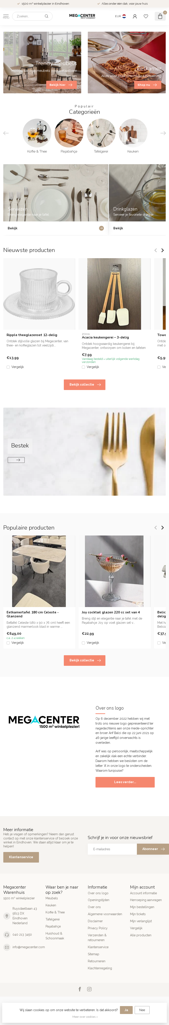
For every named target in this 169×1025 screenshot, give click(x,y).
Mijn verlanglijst (141, 921)
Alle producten (140, 935)
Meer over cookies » (85, 1016)
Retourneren (96, 961)
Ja (126, 1010)
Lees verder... (125, 782)
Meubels (52, 898)
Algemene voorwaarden (105, 914)
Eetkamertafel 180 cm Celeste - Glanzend (33, 614)
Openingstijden (98, 900)
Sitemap (93, 954)
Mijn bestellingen (142, 907)
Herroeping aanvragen (146, 900)
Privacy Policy (98, 928)
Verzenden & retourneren (97, 937)
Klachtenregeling (100, 968)
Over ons (94, 907)
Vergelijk (17, 367)
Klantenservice (21, 857)
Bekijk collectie (82, 384)
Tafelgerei (53, 919)
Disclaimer (95, 921)
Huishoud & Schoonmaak (55, 936)
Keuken (51, 905)
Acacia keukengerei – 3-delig (105, 337)
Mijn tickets (138, 914)
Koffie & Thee (55, 912)
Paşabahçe (53, 926)
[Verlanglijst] (146, 16)
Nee (142, 1010)
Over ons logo (98, 893)
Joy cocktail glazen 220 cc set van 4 (111, 612)
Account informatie (143, 893)
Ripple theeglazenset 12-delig (32, 335)
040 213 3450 (22, 934)
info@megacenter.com (29, 947)
